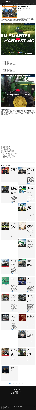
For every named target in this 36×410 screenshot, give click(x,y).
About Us (12, 3)
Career (28, 3)
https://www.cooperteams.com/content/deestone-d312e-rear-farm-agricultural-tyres (12, 120)
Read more (28, 183)
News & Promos (23, 3)
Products (17, 3)
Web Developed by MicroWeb (18, 406)
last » (26, 383)
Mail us (21, 393)
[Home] (7, 1)
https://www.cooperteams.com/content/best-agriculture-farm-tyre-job (10, 119)
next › (24, 383)
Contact (32, 3)
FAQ (20, 391)
